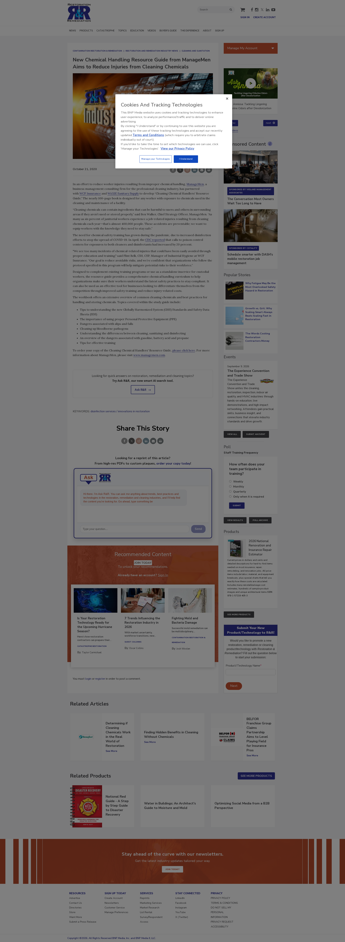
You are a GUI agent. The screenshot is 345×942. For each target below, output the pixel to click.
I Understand (186, 158)
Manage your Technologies (155, 158)
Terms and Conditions (148, 135)
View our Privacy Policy (177, 149)
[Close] (227, 99)
